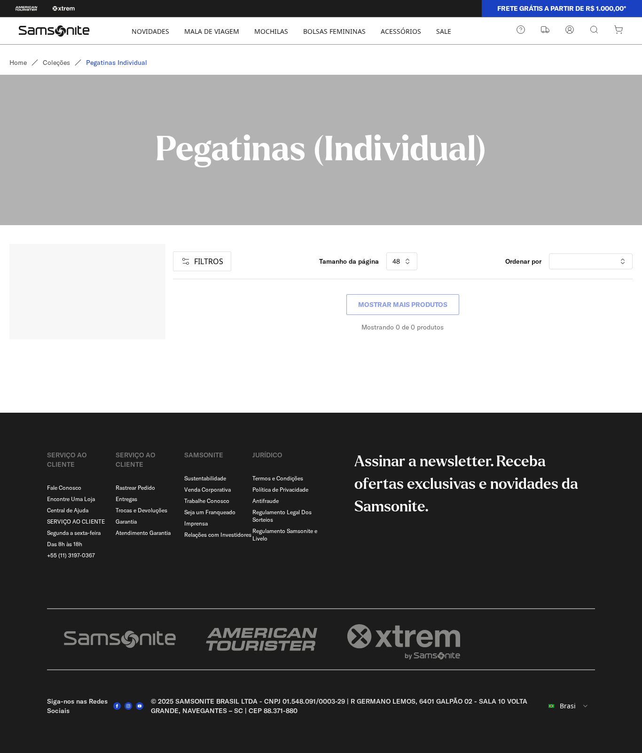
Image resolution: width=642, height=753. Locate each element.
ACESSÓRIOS (401, 31)
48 (396, 261)
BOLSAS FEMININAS (334, 31)
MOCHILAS (271, 31)
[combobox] (568, 706)
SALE (443, 31)
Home (18, 62)
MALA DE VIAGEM (211, 31)
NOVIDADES (150, 31)
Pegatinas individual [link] (116, 62)
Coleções (56, 62)
